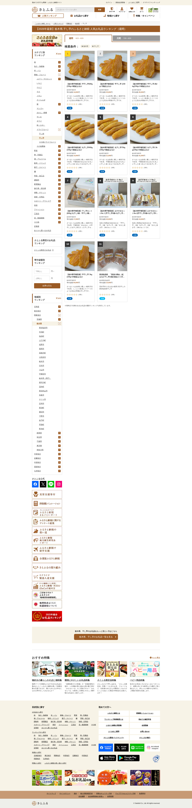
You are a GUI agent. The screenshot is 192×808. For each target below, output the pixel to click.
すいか (39, 117)
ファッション (39, 209)
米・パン (37, 71)
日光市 (41, 366)
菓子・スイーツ (40, 167)
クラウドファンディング (151, 2)
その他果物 (41, 146)
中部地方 (37, 454)
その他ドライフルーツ (47, 142)
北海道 (36, 307)
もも (38, 92)
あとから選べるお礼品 (42, 230)
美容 (35, 205)
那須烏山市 (43, 391)
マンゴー (40, 108)
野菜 (35, 151)
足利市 (41, 404)
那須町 (41, 408)
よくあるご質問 (133, 2)
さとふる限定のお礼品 (42, 250)
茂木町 (41, 387)
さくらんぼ (41, 100)
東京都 (39, 446)
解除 (59, 54)
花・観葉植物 (39, 218)
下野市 (41, 416)
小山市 (41, 370)
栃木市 (41, 361)
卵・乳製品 (38, 155)
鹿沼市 (41, 412)
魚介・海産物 (39, 66)
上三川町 (42, 340)
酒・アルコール (40, 159)
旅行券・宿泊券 (40, 188)
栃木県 (39, 323)
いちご (39, 83)
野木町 (41, 429)
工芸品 (36, 214)
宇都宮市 (42, 374)
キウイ (39, 121)
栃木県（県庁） (45, 378)
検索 (99, 10)
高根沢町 (42, 353)
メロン (39, 96)
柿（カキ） (41, 125)
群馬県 (39, 433)
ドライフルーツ (43, 130)
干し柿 (41, 134)
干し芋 (41, 138)
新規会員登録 (120, 2)
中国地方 (37, 462)
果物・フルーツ (40, 75)
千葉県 (39, 441)
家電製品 (37, 184)
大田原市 (42, 357)
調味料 (36, 180)
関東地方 (37, 315)
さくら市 (42, 399)
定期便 (36, 226)
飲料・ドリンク (40, 163)
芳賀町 (41, 425)
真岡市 (41, 349)
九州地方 (37, 471)
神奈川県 (40, 450)
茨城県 (39, 319)
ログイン (109, 2)
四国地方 (37, 467)
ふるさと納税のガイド (112, 9)
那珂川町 (42, 382)
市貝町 (41, 332)
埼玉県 (39, 437)
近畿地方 (37, 458)
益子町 (41, 420)
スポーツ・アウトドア (42, 201)
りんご (39, 87)
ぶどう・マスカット (44, 79)
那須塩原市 (43, 328)
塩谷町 (41, 336)
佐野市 (41, 345)
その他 (36, 222)
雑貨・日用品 (39, 197)
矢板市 (41, 395)
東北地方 (37, 311)
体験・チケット (40, 193)
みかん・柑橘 (42, 113)
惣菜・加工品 (39, 176)
